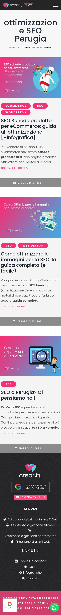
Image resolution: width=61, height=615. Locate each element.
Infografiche (32, 572)
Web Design (33, 245)
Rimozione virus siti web (32, 542)
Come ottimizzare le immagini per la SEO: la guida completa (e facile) (28, 262)
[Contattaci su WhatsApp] (54, 608)
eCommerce (16, 106)
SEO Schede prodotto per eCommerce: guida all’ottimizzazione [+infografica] (28, 129)
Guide (33, 567)
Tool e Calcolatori (32, 561)
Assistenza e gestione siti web (33, 525)
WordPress (15, 112)
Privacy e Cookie (22, 603)
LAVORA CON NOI (33, 497)
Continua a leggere (13, 168)
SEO (40, 106)
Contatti (32, 578)
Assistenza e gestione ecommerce (30, 536)
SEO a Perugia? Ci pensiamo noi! (22, 395)
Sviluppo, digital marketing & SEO (33, 519)
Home (12, 47)
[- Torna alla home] (18, 5)
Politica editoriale (40, 608)
